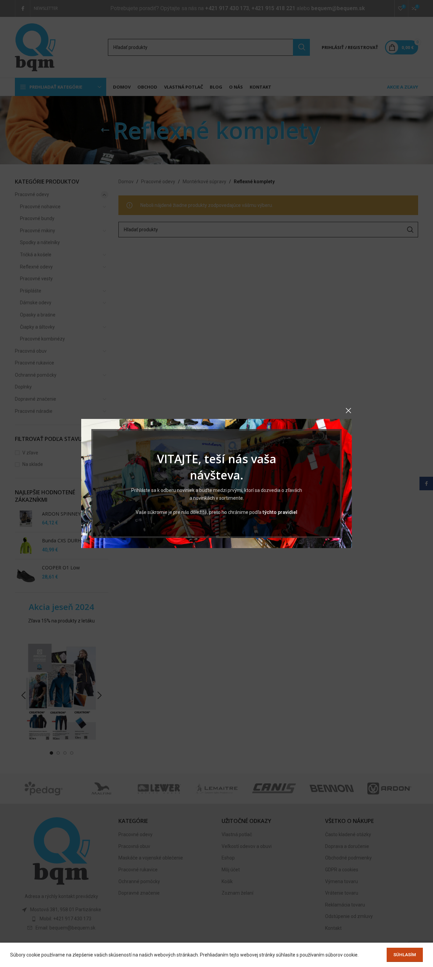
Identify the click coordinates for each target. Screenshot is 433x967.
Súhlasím (404, 954)
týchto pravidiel (280, 512)
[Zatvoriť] (348, 410)
